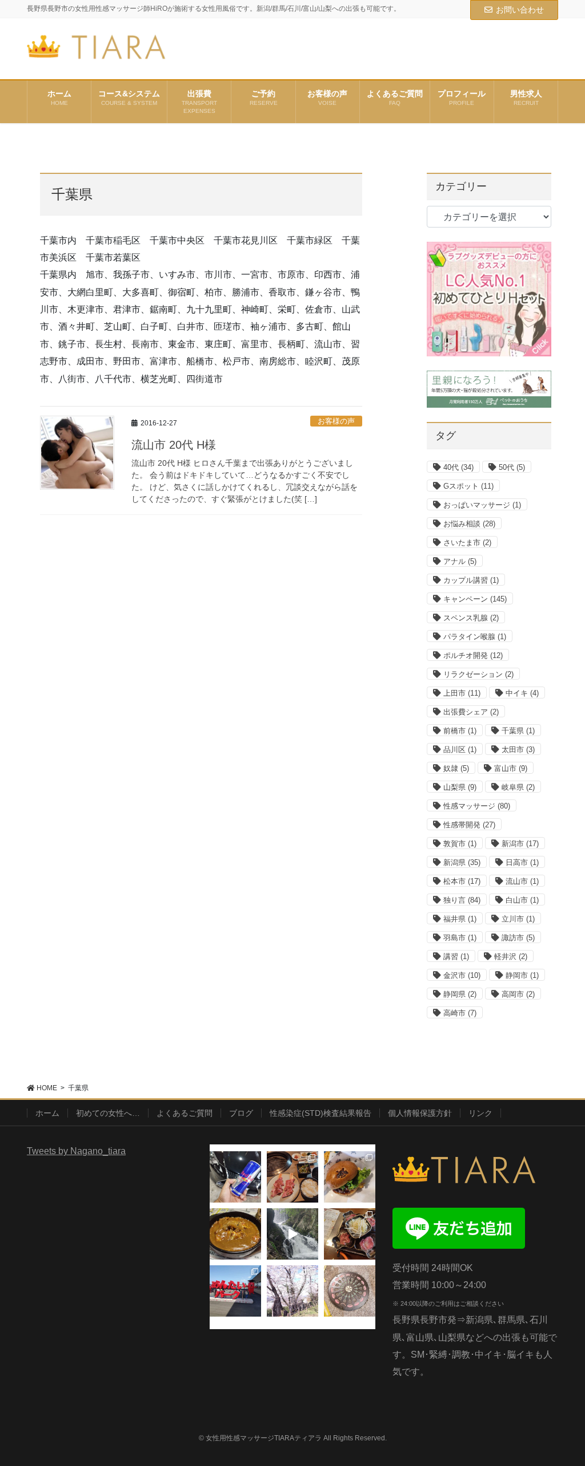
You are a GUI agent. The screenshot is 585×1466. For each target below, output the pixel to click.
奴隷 (456, 768)
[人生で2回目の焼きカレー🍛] (235, 1234)
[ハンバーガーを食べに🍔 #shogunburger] (349, 1177)
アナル (459, 561)
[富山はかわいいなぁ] (349, 1291)
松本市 (461, 881)
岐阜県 (518, 787)
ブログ (241, 1113)
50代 (512, 467)
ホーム (47, 1113)
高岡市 (518, 994)
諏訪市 (518, 937)
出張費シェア (471, 712)
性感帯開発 (469, 825)
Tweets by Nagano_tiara (76, 1151)
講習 (456, 956)
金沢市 (461, 975)
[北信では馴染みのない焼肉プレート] (349, 1234)
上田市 (461, 693)
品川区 (459, 749)
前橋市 (459, 730)
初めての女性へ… (108, 1113)
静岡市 (522, 975)
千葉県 (518, 730)
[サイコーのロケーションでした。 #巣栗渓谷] (292, 1234)
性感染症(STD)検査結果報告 (320, 1113)
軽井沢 (510, 956)
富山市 (510, 768)
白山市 (522, 900)
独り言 (461, 900)
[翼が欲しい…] (235, 1177)
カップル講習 (471, 580)
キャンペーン (475, 599)
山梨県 (459, 787)
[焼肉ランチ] (292, 1177)
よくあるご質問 (185, 1113)
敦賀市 (459, 843)
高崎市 (459, 1013)
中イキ (522, 693)
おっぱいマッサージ (482, 505)
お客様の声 (336, 421)
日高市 (522, 862)
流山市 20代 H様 (173, 444)
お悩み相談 (469, 523)
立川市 (518, 919)
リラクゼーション (478, 674)
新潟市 (520, 843)
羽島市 (459, 937)
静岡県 (459, 994)
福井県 (459, 919)
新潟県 (461, 862)
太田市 (518, 749)
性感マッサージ (476, 806)
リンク (480, 1113)
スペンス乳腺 (471, 618)
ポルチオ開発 (473, 655)
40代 (458, 467)
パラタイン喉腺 (474, 636)
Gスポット (468, 486)
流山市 (522, 881)
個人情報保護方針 (420, 1113)
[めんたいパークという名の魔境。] (235, 1291)
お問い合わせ (520, 9)
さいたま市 (467, 542)
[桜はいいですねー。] (292, 1291)
